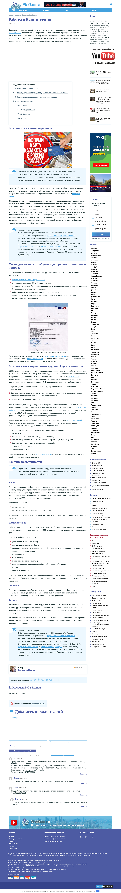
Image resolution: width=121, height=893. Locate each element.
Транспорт (95, 634)
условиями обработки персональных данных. (62, 755)
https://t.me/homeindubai (28, 247)
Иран (92, 310)
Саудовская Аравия (98, 389)
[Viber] (50, 680)
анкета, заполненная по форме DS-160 (28, 280)
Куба (92, 340)
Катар (93, 329)
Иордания (94, 308)
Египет (93, 299)
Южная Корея (96, 451)
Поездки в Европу (98, 559)
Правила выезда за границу (101, 571)
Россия (93, 384)
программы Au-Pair (43, 454)
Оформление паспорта (99, 508)
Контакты (12, 841)
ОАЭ (92, 377)
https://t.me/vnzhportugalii (51, 247)
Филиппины (95, 423)
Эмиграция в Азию (98, 644)
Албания (94, 258)
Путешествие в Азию (99, 573)
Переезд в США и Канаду (100, 620)
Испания (94, 317)
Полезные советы (98, 568)
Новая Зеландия (97, 373)
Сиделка (26, 114)
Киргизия (94, 334)
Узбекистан (95, 419)
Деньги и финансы (98, 548)
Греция (93, 290)
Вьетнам (94, 283)
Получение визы (98, 459)
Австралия (95, 251)
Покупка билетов (97, 566)
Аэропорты (95, 543)
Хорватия (94, 430)
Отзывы (94, 10)
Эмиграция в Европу (99, 647)
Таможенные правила (99, 529)
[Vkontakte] (31, 680)
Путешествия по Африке (100, 576)
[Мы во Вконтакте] (81, 837)
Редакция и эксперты (16, 839)
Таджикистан (96, 405)
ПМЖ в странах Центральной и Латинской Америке (100, 624)
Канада (93, 327)
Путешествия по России (100, 578)
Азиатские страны (98, 465)
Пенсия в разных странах (100, 615)
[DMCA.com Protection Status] (104, 886)
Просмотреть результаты (100, 238)
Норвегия (94, 375)
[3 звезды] (78, 667)
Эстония (94, 446)
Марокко (94, 359)
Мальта (93, 357)
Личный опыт (96, 603)
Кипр (92, 331)
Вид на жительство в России (101, 499)
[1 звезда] (74, 667)
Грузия (93, 292)
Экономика (96, 641)
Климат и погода (97, 554)
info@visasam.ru (61, 869)
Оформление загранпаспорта (101, 556)
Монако (93, 366)
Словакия (94, 398)
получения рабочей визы (55, 356)
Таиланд (94, 407)
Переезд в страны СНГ (99, 618)
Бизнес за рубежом (98, 598)
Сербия (93, 393)
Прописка (95, 522)
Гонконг (93, 287)
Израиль (94, 301)
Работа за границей (98, 629)
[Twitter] (35, 680)
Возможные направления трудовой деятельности (38, 97)
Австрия (94, 253)
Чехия (93, 435)
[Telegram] (46, 680)
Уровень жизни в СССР (99, 636)
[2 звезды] (76, 667)
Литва (93, 347)
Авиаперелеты (97, 541)
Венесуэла (94, 281)
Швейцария (95, 439)
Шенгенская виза (97, 489)
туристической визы (34, 359)
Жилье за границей (98, 551)
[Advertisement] (48, 62)
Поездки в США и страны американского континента (101, 562)
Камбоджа (95, 324)
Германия (94, 285)
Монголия (94, 368)
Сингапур (94, 396)
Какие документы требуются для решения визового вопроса (42, 93)
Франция (94, 428)
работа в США (73, 377)
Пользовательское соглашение (54, 836)
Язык (93, 586)
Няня (25, 106)
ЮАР (92, 449)
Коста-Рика (95, 338)
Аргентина (95, 260)
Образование (96, 612)
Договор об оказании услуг (53, 841)
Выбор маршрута (97, 546)
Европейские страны (99, 483)
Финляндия (95, 426)
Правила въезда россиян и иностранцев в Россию (101, 518)
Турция (93, 416)
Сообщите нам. (38, 703)
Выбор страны (97, 600)
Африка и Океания (98, 468)
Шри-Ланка (95, 444)
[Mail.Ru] (42, 680)
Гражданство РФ (97, 501)
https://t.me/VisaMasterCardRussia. (61, 236)
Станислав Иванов (26, 670)
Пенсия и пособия (98, 511)
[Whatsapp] (54, 680)
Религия (94, 631)
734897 (84, 864)
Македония (95, 352)
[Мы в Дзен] (92, 837)
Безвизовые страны (98, 471)
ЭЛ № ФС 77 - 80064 (34, 866)
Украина (94, 421)
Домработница (29, 110)
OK (98, 891)
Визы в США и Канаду (99, 477)
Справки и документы (99, 527)
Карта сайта (13, 848)
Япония (93, 453)
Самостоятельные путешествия (99, 536)
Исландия (94, 315)
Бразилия (94, 274)
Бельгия (94, 269)
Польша (94, 380)
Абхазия (94, 248)
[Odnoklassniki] (39, 680)
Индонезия (95, 306)
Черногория (95, 433)
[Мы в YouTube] (86, 837)
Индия (93, 304)
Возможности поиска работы (29, 89)
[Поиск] (111, 4)
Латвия (93, 343)
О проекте (12, 836)
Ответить (83, 774)
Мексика (94, 361)
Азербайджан (96, 255)
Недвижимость (97, 610)
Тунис (93, 412)
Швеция (94, 442)
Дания (93, 294)
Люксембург (95, 350)
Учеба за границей (98, 639)
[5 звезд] (81, 667)
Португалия (95, 382)
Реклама (12, 846)
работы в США (15, 33)
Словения (94, 400)
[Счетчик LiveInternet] (9, 886)
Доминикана (95, 297)
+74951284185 (57, 860)
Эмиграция (95, 592)
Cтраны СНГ (96, 463)
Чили (92, 437)
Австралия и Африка (99, 595)
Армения (94, 262)
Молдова (94, 363)
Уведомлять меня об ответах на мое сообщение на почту (31, 746)
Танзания (94, 409)
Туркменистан (96, 414)
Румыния (94, 386)
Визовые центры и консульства (98, 474)
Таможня (95, 584)
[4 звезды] (79, 667)
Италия (93, 320)
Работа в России (97, 524)
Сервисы (46, 10)
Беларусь (94, 267)
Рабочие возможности (26, 101)
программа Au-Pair (74, 420)
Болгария (94, 271)
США (92, 403)
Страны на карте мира (99, 581)
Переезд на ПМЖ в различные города (98, 514)
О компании (68, 10)
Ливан (93, 345)
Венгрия (94, 278)
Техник (26, 118)
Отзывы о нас (13, 843)
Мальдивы (95, 354)
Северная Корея (97, 391)
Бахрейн (94, 264)
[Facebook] (58, 680)
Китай (93, 336)
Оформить (23, 10)
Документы (96, 480)
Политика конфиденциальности (54, 839)
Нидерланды (95, 370)
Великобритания (97, 276)
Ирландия (94, 313)
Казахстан (94, 322)
